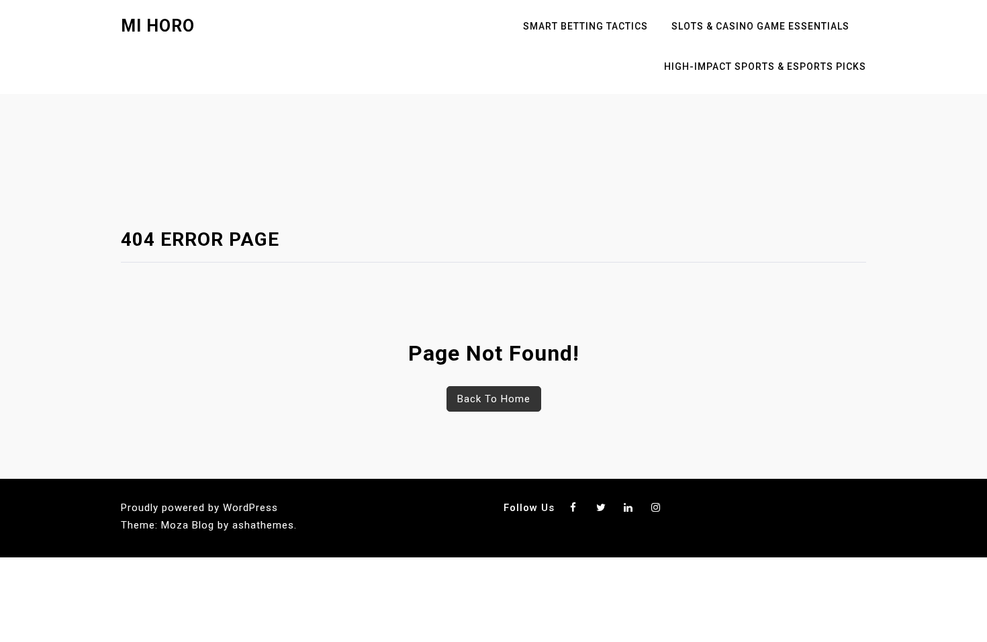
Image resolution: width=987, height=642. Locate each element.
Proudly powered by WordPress (199, 508)
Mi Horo (158, 26)
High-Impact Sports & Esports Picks (765, 66)
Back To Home (493, 399)
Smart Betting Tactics (585, 26)
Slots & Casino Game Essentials (760, 26)
